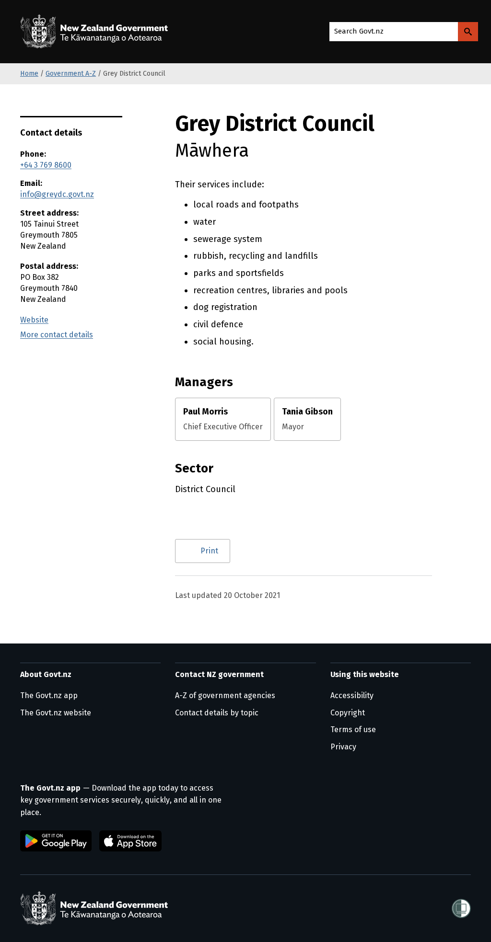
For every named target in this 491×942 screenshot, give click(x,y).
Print (209, 550)
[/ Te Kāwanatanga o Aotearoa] (96, 31)
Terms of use (353, 729)
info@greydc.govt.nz (57, 194)
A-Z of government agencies (225, 695)
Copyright (347, 712)
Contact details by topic (216, 712)
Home (29, 73)
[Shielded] (461, 908)
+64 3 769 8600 (45, 165)
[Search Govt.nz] (468, 31)
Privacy (343, 746)
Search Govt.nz (359, 31)
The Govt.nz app (49, 695)
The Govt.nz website (55, 712)
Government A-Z (71, 73)
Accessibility (352, 695)
